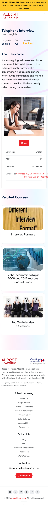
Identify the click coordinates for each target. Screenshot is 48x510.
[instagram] (32, 492)
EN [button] (23, 504)
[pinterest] (37, 492)
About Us (24, 398)
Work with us (24, 456)
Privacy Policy (24, 414)
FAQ (24, 443)
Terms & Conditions (24, 406)
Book (24, 143)
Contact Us (24, 427)
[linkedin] (21, 492)
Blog (24, 439)
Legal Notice (24, 402)
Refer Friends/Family (24, 447)
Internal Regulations (24, 410)
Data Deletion (24, 419)
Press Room (24, 451)
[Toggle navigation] (41, 15)
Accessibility (24, 423)
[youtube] (26, 492)
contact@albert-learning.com (25, 468)
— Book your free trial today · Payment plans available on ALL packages (24, 5)
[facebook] (10, 492)
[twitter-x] (15, 492)
